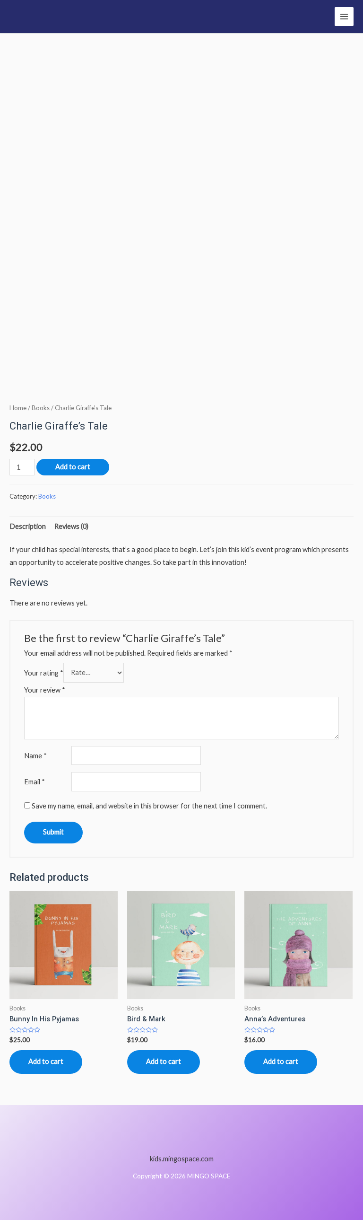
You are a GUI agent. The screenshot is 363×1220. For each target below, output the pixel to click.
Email (34, 782)
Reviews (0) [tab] (71, 526)
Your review (44, 690)
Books (41, 408)
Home (17, 408)
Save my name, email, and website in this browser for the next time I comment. (149, 806)
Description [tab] (27, 526)
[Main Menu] (344, 16)
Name (35, 756)
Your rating (43, 672)
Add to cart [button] (45, 1061)
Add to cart (72, 467)
